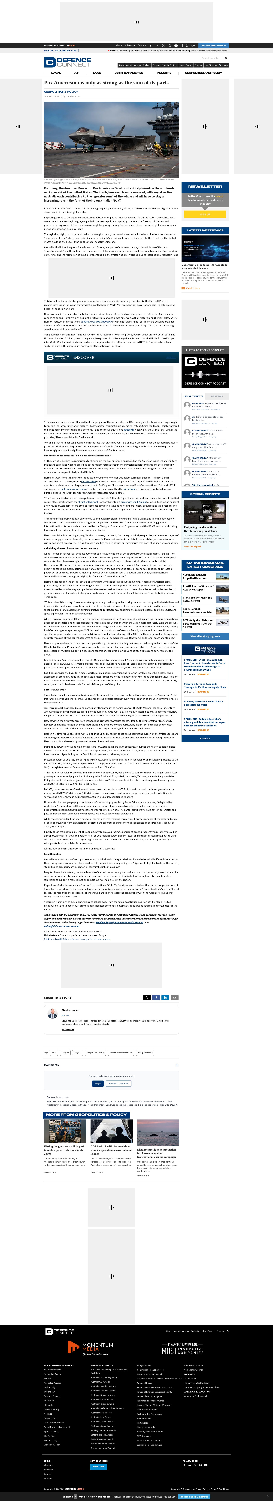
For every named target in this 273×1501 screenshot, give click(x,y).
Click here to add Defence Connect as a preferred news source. (77, 939)
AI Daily (47, 1378)
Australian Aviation (52, 1382)
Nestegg (48, 1413)
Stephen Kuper (73, 96)
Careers (156, 65)
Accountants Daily (52, 1369)
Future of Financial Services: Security (154, 1391)
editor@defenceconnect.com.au (61, 926)
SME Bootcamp (144, 1436)
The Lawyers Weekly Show (196, 1382)
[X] (147, 997)
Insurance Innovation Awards (150, 1400)
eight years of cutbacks (73, 489)
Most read (217, 396)
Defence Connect (52, 1396)
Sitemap (48, 1478)
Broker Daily (49, 1387)
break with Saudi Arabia (133, 501)
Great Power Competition (120, 1053)
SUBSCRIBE (98, 1466)
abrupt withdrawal (88, 501)
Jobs (181, 65)
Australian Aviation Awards (103, 1386)
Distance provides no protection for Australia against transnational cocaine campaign (156, 1153)
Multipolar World (145, 1053)
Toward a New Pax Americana (96, 321)
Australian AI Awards (100, 1381)
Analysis (147, 65)
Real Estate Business (54, 1422)
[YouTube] (205, 1465)
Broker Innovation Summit (103, 1448)
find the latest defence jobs (60, 50)
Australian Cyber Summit (102, 1403)
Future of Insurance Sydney (150, 1396)
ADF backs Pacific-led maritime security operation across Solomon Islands (111, 1150)
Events (189, 65)
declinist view (88, 481)
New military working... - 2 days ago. (205, 423)
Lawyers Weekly (51, 1409)
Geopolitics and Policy (203, 73)
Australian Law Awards (101, 1412)
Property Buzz (51, 1418)
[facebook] (156, 997)
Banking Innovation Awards (103, 1430)
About (119, 45)
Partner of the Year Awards (149, 1414)
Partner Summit (144, 1418)
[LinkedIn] (189, 1465)
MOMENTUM (66, 45)
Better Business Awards (102, 1434)
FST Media (49, 1400)
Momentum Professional (195, 1396)
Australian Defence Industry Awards (107, 1408)
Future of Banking (145, 1383)
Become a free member (214, 45)
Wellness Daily (51, 1440)
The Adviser (49, 1435)
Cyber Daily (49, 1391)
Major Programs (133, 65)
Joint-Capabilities (129, 73)
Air (76, 73)
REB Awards (142, 1422)
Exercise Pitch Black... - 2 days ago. (204, 450)
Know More (68, 1029)
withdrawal (129, 489)
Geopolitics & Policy (95, 1053)
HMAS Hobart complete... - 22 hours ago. (206, 409)
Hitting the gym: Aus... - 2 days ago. (204, 437)
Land (97, 73)
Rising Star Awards (146, 1427)
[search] (226, 58)
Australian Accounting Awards (105, 1377)
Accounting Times (52, 1374)
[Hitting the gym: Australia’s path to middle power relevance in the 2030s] (65, 1131)
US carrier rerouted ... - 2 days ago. (204, 478)
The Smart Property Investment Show (201, 1387)
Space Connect (51, 1431)
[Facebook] (184, 1465)
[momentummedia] (90, 1349)
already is (129, 429)
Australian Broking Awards (103, 1395)
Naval (56, 73)
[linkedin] (165, 997)
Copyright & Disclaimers (182, 1489)
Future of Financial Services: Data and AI (156, 1387)
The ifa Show (190, 1378)
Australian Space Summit (102, 1426)
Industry (164, 73)
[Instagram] (200, 1465)
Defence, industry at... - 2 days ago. (204, 464)
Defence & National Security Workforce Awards (159, 1378)
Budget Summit (144, 1365)
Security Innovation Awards (150, 1431)
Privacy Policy (202, 1489)
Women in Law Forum (193, 1369)
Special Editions (169, 65)
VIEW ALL (171, 357)
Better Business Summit (102, 1439)
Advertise (130, 45)
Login (192, 45)
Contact (142, 45)
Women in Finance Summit (149, 1444)
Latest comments (193, 396)
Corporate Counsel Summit (150, 1374)
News (121, 65)
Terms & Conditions (220, 1489)
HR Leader (49, 1405)
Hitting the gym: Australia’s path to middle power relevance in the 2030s (64, 1150)
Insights (77, 1053)
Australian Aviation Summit (103, 1390)
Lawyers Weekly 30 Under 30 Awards (154, 1405)
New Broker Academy (147, 1409)
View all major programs (205, 636)
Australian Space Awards (102, 1421)
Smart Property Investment (57, 1427)
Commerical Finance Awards (150, 1369)
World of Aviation (52, 1444)
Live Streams (211, 65)
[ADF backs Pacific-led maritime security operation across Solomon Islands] (112, 1131)
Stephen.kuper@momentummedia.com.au (119, 922)
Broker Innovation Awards (103, 1443)
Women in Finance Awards (149, 1440)
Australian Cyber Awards (102, 1399)
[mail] (175, 997)
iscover (224, 65)
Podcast (199, 65)
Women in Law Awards (194, 1365)
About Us (48, 1465)
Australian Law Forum (101, 1417)
